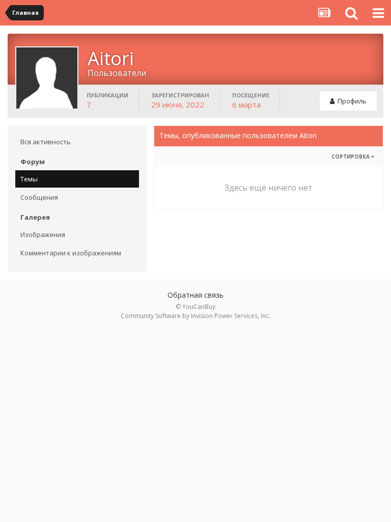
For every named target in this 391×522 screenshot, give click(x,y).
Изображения (42, 234)
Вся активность (45, 141)
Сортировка (351, 156)
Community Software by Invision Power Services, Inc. (195, 315)
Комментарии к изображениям (70, 252)
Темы (29, 179)
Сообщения (39, 197)
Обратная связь (195, 295)
